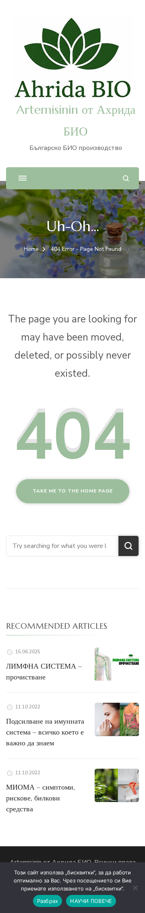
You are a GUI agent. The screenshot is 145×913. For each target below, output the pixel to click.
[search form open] (126, 178)
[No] (135, 888)
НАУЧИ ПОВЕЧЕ (91, 901)
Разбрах (47, 901)
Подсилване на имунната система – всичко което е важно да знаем (45, 731)
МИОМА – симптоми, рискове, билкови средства (40, 797)
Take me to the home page (73, 491)
